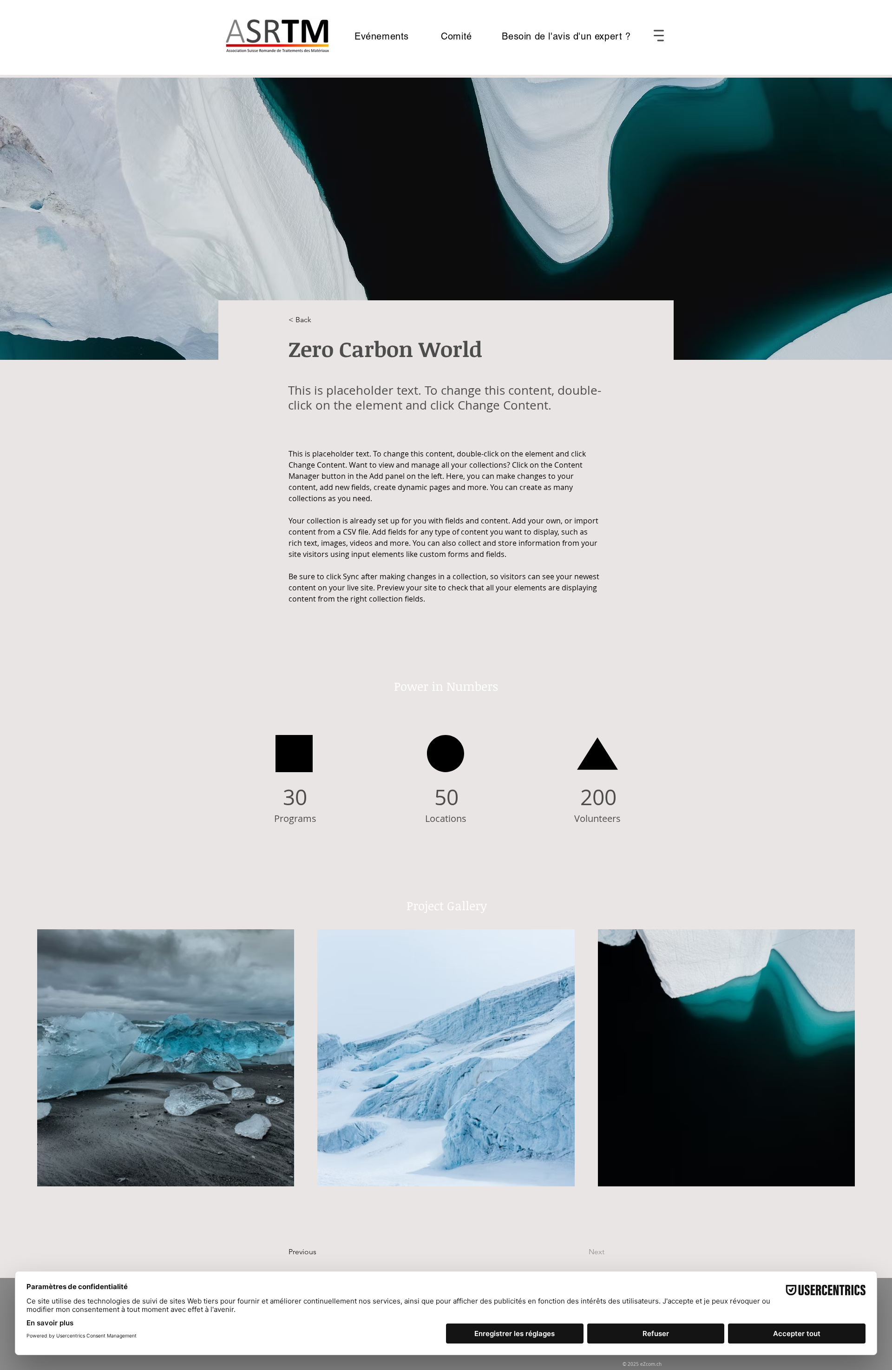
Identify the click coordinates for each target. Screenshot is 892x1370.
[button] (659, 35)
